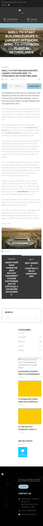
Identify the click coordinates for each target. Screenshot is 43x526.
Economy (5, 67)
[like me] (10, 86)
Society (29, 346)
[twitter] (8, 5)
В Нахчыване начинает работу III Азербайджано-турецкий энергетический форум (29, 373)
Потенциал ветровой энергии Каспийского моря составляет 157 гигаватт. (28, 400)
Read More (23, 487)
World (29, 350)
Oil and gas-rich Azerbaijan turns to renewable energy (27, 428)
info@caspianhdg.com (11, 21)
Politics (29, 342)
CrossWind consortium (12, 133)
